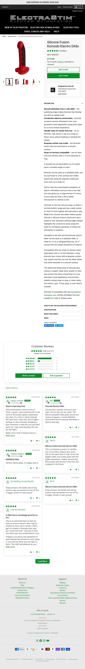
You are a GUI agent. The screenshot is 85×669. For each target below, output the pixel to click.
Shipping (60, 62)
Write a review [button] (28, 375)
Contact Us (51, 614)
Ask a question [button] (56, 375)
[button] (9, 81)
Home (4, 36)
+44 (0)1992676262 (37, 614)
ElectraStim (15, 659)
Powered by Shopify (27, 659)
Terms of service (61, 659)
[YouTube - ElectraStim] (47, 640)
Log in (59, 7)
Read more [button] (10, 435)
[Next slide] (39, 82)
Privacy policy (49, 659)
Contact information (42, 661)
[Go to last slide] (3, 82)
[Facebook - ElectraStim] (40, 640)
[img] (11, 397)
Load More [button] (42, 561)
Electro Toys (12, 36)
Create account (67, 7)
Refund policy (39, 659)
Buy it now (63, 76)
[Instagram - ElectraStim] (44, 640)
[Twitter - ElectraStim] (37, 640)
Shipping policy (73, 659)
